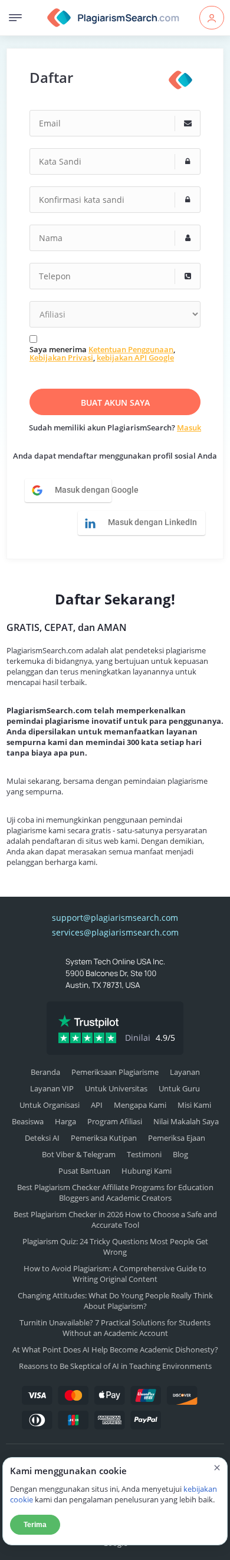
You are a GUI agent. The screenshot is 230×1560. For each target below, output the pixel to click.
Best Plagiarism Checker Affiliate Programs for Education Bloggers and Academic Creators (115, 1192)
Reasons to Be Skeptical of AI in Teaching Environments (115, 1366)
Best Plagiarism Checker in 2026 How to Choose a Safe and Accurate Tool (115, 1219)
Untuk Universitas (116, 1088)
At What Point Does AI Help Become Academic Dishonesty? (115, 1349)
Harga (65, 1121)
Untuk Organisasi (49, 1105)
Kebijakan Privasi (61, 357)
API (97, 1105)
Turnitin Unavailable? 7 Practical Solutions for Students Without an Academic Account (115, 1327)
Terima (35, 1525)
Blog (180, 1154)
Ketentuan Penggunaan (130, 349)
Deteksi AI (42, 1138)
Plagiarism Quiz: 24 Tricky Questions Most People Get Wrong (115, 1246)
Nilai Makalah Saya (186, 1121)
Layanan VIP (52, 1088)
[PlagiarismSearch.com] (113, 17)
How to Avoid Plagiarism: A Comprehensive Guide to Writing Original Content (115, 1273)
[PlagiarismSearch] (180, 79)
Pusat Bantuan (84, 1170)
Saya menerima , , (102, 354)
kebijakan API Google (135, 357)
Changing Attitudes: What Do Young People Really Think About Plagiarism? (115, 1300)
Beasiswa (28, 1121)
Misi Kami (194, 1105)
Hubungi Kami (146, 1170)
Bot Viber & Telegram (79, 1154)
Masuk (189, 427)
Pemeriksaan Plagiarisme (115, 1072)
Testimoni (144, 1154)
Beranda (45, 1072)
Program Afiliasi (114, 1121)
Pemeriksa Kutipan (104, 1138)
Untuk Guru (179, 1088)
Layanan (185, 1072)
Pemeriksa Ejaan (176, 1138)
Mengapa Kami (140, 1105)
